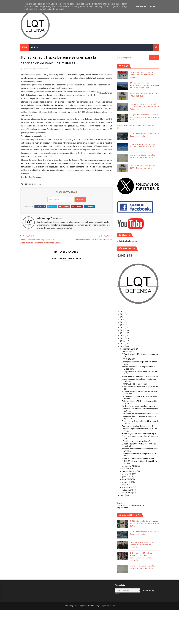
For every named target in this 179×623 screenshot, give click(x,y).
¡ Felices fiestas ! (128, 351)
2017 (122, 327)
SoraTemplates (80, 606)
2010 (122, 346)
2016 (122, 330)
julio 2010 (126, 477)
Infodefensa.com (35, 177)
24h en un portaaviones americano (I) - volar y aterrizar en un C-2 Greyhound (144, 85)
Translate (124, 594)
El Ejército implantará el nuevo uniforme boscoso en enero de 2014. (144, 117)
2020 (122, 320)
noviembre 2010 (129, 466)
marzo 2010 (127, 487)
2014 (122, 335)
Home (24, 47)
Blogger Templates (107, 606)
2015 (122, 333)
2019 (122, 322)
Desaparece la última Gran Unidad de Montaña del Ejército (142, 544)
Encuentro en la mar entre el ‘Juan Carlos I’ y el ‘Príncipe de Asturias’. (144, 106)
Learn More (140, 6)
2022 (122, 314)
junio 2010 (126, 479)
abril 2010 (126, 485)
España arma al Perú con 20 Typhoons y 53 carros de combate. (143, 74)
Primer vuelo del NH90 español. (135, 384)
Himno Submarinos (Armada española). (138, 458)
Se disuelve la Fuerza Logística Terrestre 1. (139, 406)
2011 (122, 343)
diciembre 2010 (129, 349)
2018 (122, 325)
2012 (122, 341)
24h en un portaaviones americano (131, 505)
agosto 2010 (127, 474)
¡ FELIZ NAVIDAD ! (129, 359)
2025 (122, 312)
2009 (122, 495)
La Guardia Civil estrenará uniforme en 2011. (140, 414)
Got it (152, 6)
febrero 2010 (128, 490)
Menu (33, 47)
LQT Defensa (122, 508)
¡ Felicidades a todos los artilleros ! (136, 441)
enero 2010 (127, 493)
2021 (122, 317)
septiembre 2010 (129, 471)
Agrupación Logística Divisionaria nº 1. (137, 426)
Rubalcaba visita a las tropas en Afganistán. (140, 376)
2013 (122, 338)
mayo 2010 (127, 482)
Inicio (119, 503)
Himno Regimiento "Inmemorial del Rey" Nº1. (140, 434)
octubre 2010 (128, 469)
